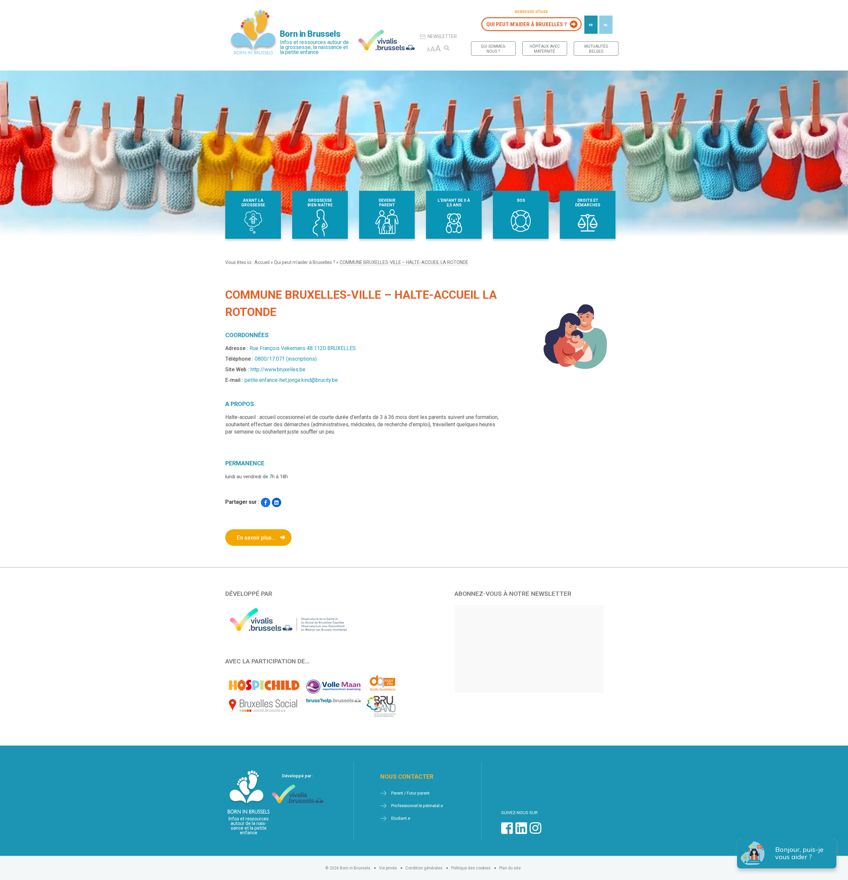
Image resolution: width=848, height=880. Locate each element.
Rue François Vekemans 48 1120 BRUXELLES (302, 348)
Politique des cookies (471, 868)
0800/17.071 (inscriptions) (286, 359)
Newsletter (442, 36)
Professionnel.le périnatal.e (417, 805)
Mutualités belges (596, 49)
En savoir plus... (256, 537)
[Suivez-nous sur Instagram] (535, 831)
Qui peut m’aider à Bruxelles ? (526, 24)
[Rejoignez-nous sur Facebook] (507, 831)
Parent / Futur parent (410, 793)
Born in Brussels (310, 34)
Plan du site (510, 868)
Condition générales (424, 868)
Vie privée (388, 868)
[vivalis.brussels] (386, 40)
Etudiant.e (400, 818)
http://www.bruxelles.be (277, 369)
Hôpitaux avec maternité (545, 49)
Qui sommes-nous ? (493, 49)
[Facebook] (265, 502)
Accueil (262, 262)
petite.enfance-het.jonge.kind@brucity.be (291, 380)
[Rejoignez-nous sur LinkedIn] (521, 831)
